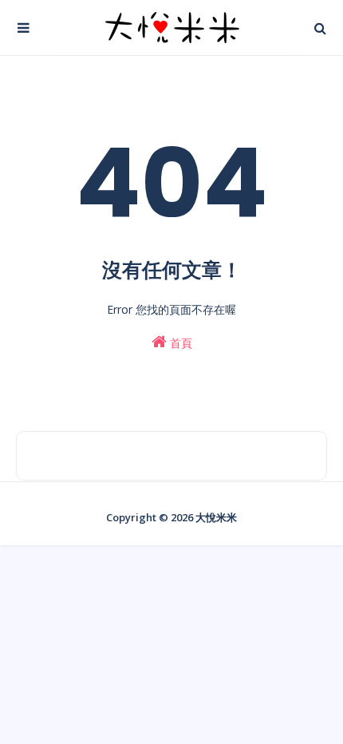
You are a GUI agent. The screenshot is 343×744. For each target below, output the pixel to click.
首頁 (179, 342)
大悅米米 (216, 517)
